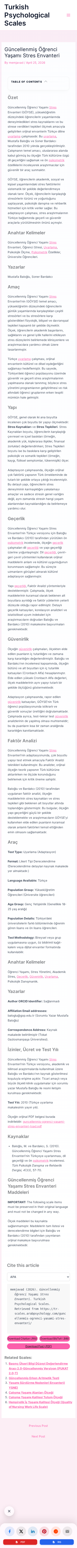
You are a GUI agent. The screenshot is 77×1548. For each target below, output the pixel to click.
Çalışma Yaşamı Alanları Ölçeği (31, 1392)
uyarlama (14, 136)
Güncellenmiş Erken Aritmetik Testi (34, 1378)
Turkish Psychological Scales (27, 15)
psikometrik (56, 160)
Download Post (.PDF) (38, 1346)
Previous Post (38, 1425)
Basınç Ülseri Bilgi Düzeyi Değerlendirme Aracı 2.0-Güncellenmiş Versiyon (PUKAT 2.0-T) (38, 1368)
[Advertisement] (38, 1502)
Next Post (38, 1436)
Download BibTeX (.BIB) (54, 1338)
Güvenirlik (36, 976)
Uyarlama (50, 247)
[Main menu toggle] (68, 15)
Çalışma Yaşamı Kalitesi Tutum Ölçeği (36, 1397)
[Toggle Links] (9, 1511)
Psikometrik (39, 252)
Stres (52, 107)
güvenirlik (25, 649)
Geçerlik (22, 976)
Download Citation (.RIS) (22, 1338)
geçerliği (32, 547)
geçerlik (57, 542)
